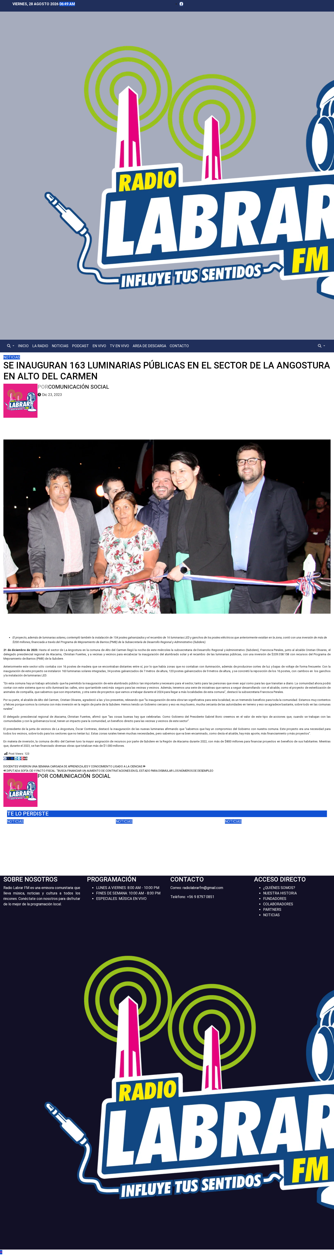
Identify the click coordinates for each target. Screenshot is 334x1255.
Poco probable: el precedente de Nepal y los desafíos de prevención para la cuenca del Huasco (55, 837)
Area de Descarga (149, 346)
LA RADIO (40, 346)
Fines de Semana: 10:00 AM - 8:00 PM (128, 893)
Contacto (179, 346)
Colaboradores (278, 904)
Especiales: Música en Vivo (121, 898)
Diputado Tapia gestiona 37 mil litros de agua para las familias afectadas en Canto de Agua (163, 834)
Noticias (60, 346)
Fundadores (274, 898)
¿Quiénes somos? (279, 888)
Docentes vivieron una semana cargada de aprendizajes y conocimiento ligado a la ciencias (73, 766)
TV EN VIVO (119, 346)
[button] (10, 346)
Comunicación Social (78, 387)
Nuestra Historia (280, 893)
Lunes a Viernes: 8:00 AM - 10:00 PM (127, 888)
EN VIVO (99, 346)
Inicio (23, 346)
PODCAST (80, 346)
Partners (272, 909)
